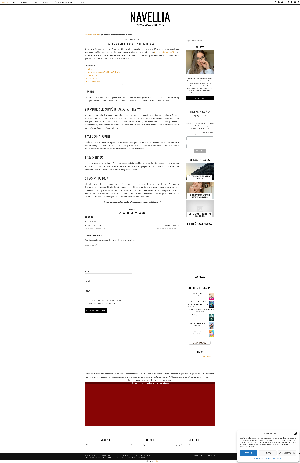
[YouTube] (282, 2)
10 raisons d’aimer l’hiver (95, 227)
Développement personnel (64, 2)
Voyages (24, 2)
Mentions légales (110, 455)
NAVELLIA (150, 16)
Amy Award (198, 325)
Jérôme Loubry (198, 317)
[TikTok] (285, 2)
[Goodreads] (288, 2)
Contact (141, 457)
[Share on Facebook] (86, 217)
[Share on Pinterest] (91, 217)
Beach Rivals (197, 331)
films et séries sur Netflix (164, 52)
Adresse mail (191, 135)
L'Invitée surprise (197, 293)
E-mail (87, 281)
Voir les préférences (287, 453)
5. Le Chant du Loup (93, 82)
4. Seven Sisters (91, 79)
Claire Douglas (200, 311)
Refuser (267, 453)
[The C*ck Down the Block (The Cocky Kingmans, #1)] (211, 329)
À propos (82, 2)
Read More (200, 98)
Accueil (5, 2)
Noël (14, 2)
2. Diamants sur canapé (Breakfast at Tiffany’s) (103, 72)
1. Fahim (89, 69)
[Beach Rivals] (211, 337)
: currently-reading (200, 288)
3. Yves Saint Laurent (93, 75)
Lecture (35, 2)
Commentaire (91, 245)
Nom (87, 271)
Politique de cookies (259, 458)
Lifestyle (46, 2)
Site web (88, 291)
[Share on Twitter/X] (89, 217)
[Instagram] (275, 2)
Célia (156, 461)
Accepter (248, 453)
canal (89, 221)
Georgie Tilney (198, 333)
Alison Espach (198, 296)
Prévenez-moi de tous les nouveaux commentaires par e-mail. (104, 300)
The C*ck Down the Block (197, 323)
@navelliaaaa (207, 356)
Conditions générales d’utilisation (137, 455)
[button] (295, 433)
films (94, 221)
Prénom (190, 143)
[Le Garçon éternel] (211, 320)
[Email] (295, 2)
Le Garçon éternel (197, 315)
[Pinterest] (279, 2)
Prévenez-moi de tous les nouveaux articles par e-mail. (102, 303)
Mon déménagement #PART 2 (168, 227)
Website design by (204, 455)
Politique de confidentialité (273, 458)
